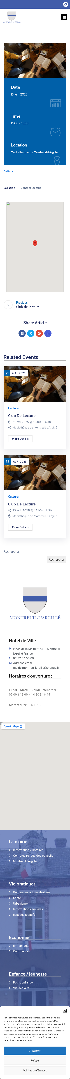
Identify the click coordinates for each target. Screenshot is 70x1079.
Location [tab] (9, 188)
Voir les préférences (35, 1070)
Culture (8, 171)
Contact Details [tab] (31, 188)
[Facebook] (65, 4)
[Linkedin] (48, 333)
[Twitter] (30, 333)
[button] (64, 1011)
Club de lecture (22, 415)
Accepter (35, 1051)
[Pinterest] (39, 333)
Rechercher (11, 552)
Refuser (35, 1060)
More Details (20, 438)
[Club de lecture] (35, 384)
